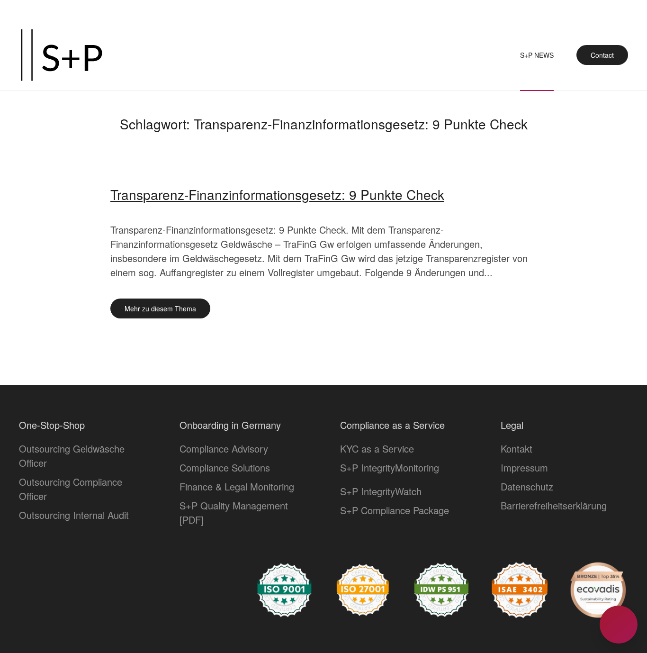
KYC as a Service (377, 448)
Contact (602, 55)
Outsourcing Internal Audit (74, 515)
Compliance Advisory (224, 448)
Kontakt (516, 448)
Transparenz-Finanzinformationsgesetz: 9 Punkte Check (277, 194)
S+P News (537, 55)
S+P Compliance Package (394, 510)
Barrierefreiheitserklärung (554, 505)
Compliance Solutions (225, 467)
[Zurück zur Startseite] (61, 55)
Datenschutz (527, 486)
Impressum (524, 467)
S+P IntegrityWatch (381, 491)
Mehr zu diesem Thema (160, 308)
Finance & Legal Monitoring (237, 486)
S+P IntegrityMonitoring (389, 467)
